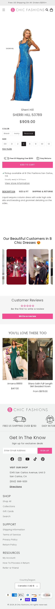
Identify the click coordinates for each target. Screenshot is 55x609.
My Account (9, 557)
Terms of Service (12, 534)
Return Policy (10, 544)
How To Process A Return (16, 563)
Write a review (27, 316)
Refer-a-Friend (11, 567)
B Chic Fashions (22, 605)
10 (43, 144)
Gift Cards (8, 511)
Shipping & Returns (42, 191)
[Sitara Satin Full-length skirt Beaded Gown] (40, 359)
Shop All (7, 501)
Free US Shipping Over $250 (19, 426)
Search (6, 516)
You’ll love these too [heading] (28, 333)
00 (6, 144)
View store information (17, 183)
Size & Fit (23, 191)
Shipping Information (14, 529)
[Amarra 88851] (15, 359)
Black (7, 134)
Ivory (17, 134)
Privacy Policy (10, 539)
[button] (3, 10)
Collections (9, 506)
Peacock (28, 133)
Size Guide (7, 149)
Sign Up (44, 450)
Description (8, 191)
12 (49, 144)
